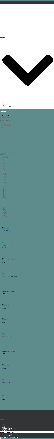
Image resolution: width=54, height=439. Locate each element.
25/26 (6, 181)
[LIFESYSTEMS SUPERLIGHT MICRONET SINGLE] (6, 272)
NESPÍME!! (3, 426)
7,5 (4, 203)
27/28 (6, 182)
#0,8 (5, 163)
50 (4, 166)
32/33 (6, 185)
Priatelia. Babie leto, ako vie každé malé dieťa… (9, 428)
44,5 (5, 196)
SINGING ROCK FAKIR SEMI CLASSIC (8, 382)
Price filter (1, 125)
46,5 (5, 198)
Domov (1, 113)
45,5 (5, 197)
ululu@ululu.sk (4, 3)
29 (4, 183)
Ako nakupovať (4, 104)
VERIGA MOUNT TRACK (6, 230)
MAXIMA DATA (14, 437)
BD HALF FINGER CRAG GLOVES (7, 336)
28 (4, 183)
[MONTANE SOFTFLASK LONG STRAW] (6, 257)
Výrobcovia (2, 161)
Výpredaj (4, 103)
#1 (4, 175)
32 (4, 185)
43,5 (5, 195)
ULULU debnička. (4, 430)
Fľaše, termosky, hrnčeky (5, 259)
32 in (5, 177)
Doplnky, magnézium (7, 305)
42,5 (5, 194)
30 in (5, 176)
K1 (4, 215)
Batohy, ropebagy (6, 365)
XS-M (5, 210)
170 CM (6, 216)
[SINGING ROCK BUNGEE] (6, 394)
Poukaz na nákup (5, 157)
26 (4, 181)
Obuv (4, 101)
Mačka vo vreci (5, 156)
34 (4, 186)
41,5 (5, 193)
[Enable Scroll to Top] (0, 438)
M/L (5, 212)
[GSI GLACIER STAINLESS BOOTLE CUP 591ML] (6, 288)
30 (4, 184)
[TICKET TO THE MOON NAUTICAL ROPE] (6, 348)
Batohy (3, 365)
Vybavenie (4, 102)
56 (4, 168)
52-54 (6, 167)
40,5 (5, 192)
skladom (2, 160)
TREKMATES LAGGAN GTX (6, 245)
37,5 (5, 189)
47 (4, 198)
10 (4, 205)
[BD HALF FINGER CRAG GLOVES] (6, 332)
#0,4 (5, 173)
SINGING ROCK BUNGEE (6, 397)
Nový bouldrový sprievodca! (6, 429)
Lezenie (7, 380)
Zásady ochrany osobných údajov (7, 435)
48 (4, 165)
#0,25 (6, 172)
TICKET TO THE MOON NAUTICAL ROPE (8, 351)
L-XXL (5, 211)
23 (4, 179)
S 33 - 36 (7, 213)
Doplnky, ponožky (9, 228)
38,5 (5, 190)
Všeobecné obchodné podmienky (7, 434)
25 (4, 180)
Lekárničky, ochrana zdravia (6, 274)
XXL (5, 209)
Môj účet (3, 421)
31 (4, 184)
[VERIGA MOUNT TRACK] (6, 226)
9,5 (4, 169)
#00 (5, 171)
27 (4, 182)
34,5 (5, 187)
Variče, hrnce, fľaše (12, 259)
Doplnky (3, 305)
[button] (28, 99)
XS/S (5, 170)
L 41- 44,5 (7, 214)
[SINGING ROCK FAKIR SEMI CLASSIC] (6, 378)
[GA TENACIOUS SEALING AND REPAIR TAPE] (6, 303)
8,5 (4, 204)
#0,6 (5, 174)
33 (4, 186)
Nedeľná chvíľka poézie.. (5, 427)
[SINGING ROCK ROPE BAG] (6, 363)
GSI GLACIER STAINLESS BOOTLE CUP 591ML (9, 291)
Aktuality (3, 105)
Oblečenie (4, 100)
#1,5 (5, 164)
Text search (2, 124)
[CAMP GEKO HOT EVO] (6, 317)
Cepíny (3, 396)
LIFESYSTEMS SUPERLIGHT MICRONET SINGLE (10, 276)
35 (4, 187)
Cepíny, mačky (4, 228)
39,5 (5, 191)
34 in (5, 178)
